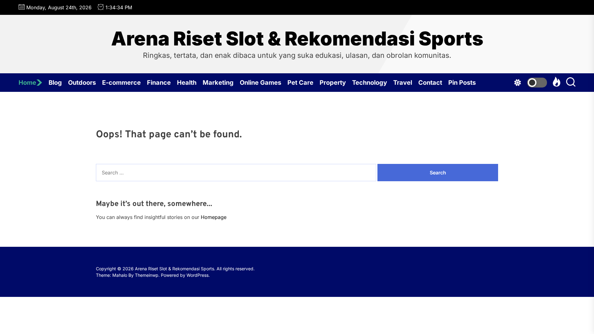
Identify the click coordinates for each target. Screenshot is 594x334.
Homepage (213, 217)
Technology (369, 82)
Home (27, 82)
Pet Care (300, 82)
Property (333, 82)
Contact (430, 82)
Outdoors (82, 82)
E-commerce (121, 82)
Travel (402, 82)
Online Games (260, 82)
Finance (159, 82)
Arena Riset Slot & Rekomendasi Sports (297, 38)
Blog (55, 82)
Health (186, 82)
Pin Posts (462, 82)
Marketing (218, 82)
